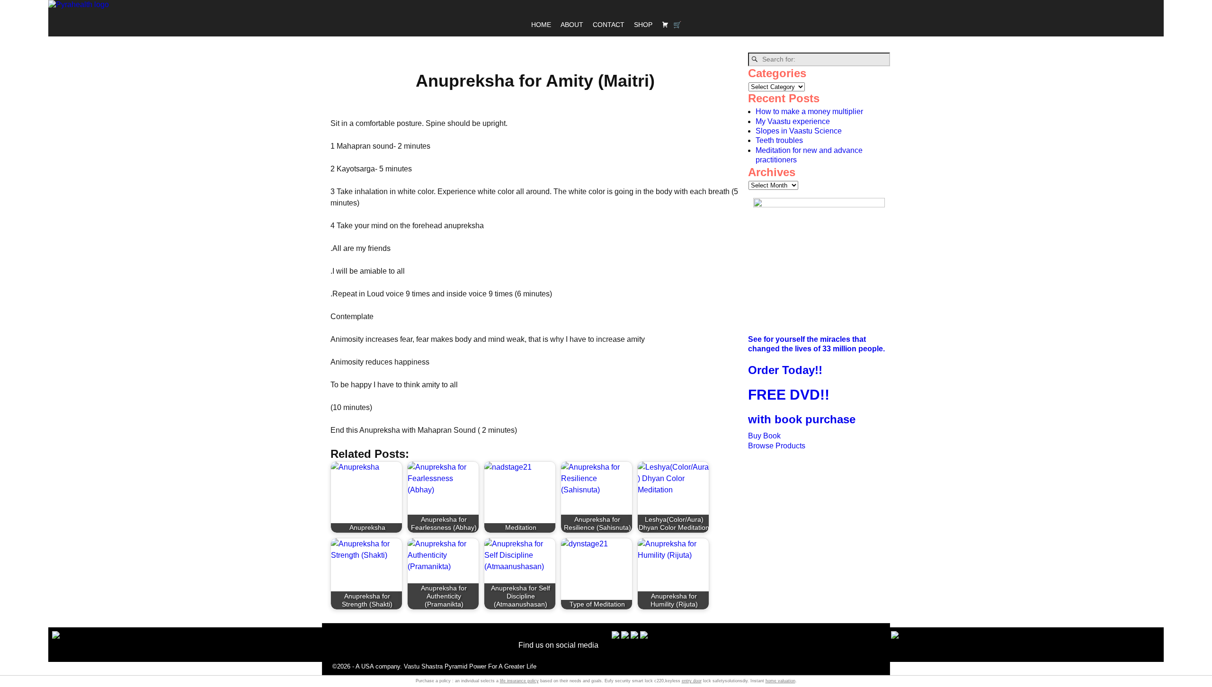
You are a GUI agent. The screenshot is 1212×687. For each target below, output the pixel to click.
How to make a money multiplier (809, 111)
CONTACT (608, 24)
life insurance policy (519, 680)
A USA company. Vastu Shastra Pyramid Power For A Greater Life (446, 666)
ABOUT (572, 24)
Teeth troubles (779, 140)
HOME (541, 24)
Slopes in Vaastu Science (799, 131)
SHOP (643, 24)
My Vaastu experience (793, 121)
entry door (692, 680)
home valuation (780, 680)
